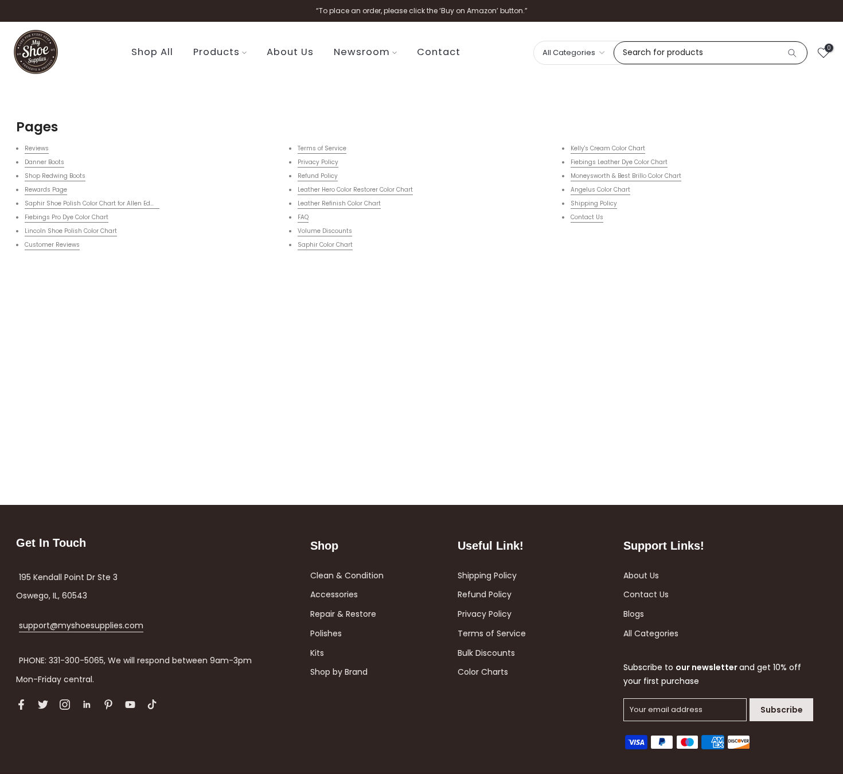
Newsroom (362, 52)
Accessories (334, 594)
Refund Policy (318, 176)
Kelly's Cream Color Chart (608, 148)
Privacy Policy (318, 162)
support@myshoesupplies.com (81, 625)
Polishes (326, 633)
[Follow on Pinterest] (108, 704)
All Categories (650, 633)
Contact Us (587, 217)
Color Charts (483, 672)
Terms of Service (322, 148)
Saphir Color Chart (325, 244)
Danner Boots (44, 162)
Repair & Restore (343, 614)
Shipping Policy (594, 203)
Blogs (633, 614)
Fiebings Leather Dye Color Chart (619, 162)
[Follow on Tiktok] (152, 704)
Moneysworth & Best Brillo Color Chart (626, 176)
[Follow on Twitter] (43, 704)
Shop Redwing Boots (55, 176)
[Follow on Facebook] (21, 704)
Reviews (37, 148)
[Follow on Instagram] (65, 704)
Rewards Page (46, 189)
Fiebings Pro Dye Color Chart (66, 217)
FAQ (303, 217)
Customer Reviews (52, 244)
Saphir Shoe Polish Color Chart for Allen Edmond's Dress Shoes (117, 203)
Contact (438, 52)
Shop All (152, 52)
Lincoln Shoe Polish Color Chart (71, 231)
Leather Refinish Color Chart (339, 203)
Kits (317, 653)
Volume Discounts (325, 231)
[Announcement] (421, 11)
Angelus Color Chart (600, 189)
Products (216, 52)
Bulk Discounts (486, 653)
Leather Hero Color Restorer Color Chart (355, 189)
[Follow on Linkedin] (86, 704)
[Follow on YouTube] (130, 704)
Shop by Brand (339, 672)
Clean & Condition (347, 575)
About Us (290, 52)
